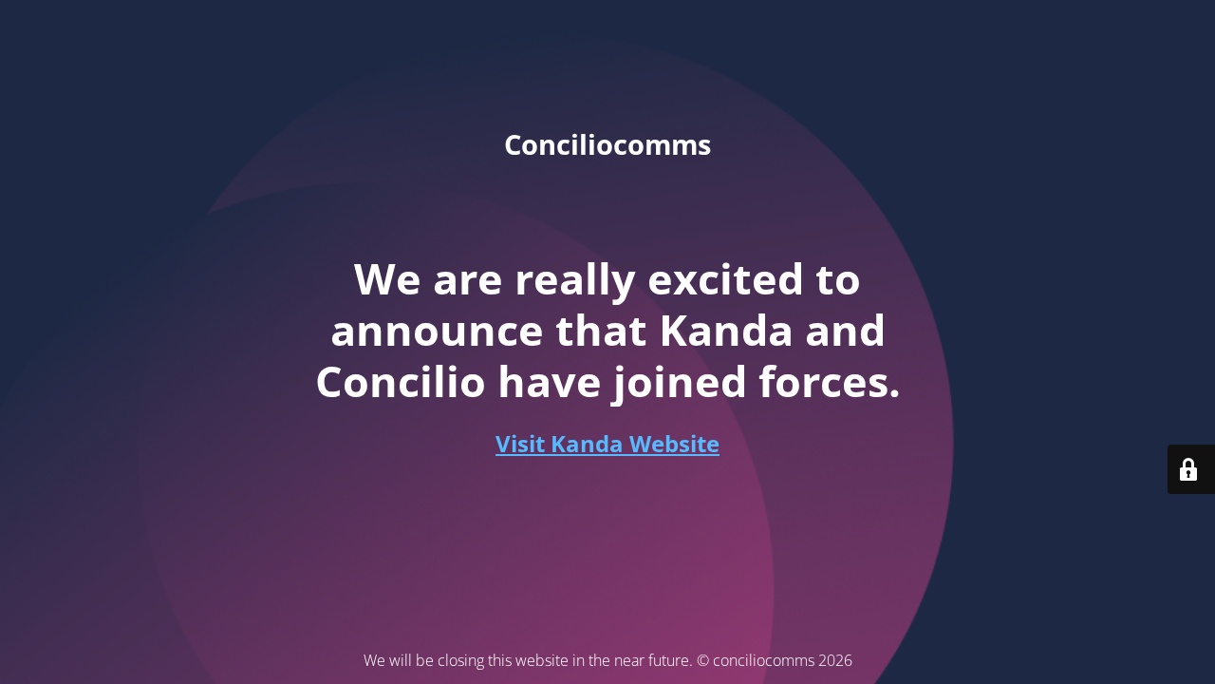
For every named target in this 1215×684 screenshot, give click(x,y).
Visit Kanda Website (607, 443)
